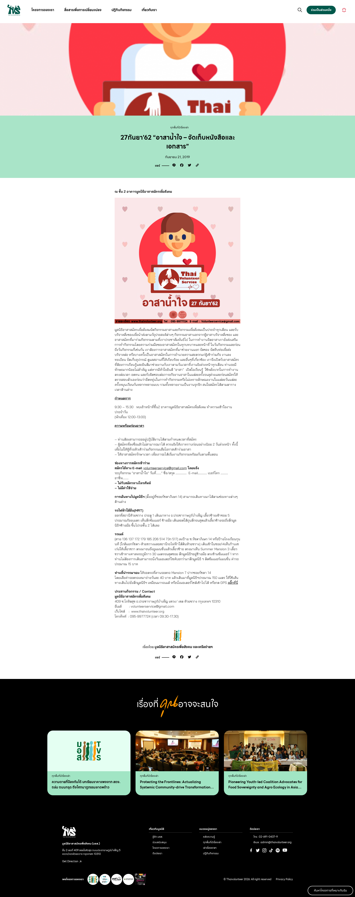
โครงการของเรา (42, 10)
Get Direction (70, 861)
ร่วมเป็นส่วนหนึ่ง (321, 10)
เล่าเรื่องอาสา (210, 848)
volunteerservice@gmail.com (165, 468)
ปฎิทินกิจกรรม (121, 10)
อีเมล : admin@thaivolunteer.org (272, 842)
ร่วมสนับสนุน (160, 842)
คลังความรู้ (209, 837)
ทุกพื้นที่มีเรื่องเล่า (179, 127)
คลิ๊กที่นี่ (233, 583)
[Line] (173, 166)
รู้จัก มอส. (158, 837)
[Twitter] (188, 166)
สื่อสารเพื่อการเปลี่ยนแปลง (83, 10)
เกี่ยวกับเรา (149, 10)
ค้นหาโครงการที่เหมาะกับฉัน (330, 890)
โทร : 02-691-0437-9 (265, 837)
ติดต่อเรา (157, 853)
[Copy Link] (196, 166)
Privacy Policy (284, 879)
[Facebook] (181, 166)
